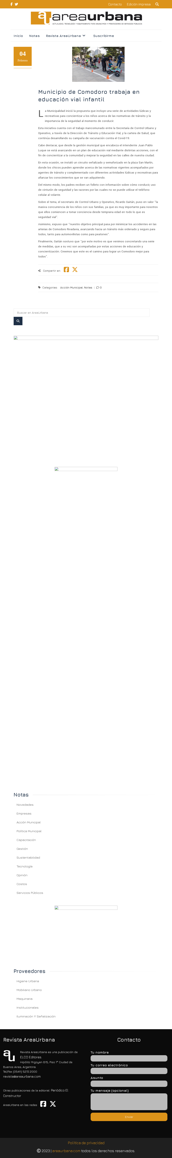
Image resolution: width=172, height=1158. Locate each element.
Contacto (115, 4)
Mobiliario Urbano (29, 990)
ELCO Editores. (31, 1057)
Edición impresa (139, 4)
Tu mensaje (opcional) (110, 1090)
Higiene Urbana (28, 981)
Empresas (24, 813)
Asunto (97, 1078)
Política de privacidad (86, 1143)
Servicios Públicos (30, 892)
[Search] (18, 321)
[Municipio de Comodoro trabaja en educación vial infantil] (86, 396)
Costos (22, 884)
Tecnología (25, 866)
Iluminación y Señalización (36, 1016)
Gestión (22, 848)
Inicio (18, 36)
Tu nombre (100, 1052)
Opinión (22, 875)
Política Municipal (29, 831)
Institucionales (28, 1007)
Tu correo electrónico (109, 1065)
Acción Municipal (71, 287)
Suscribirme (103, 36)
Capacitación (26, 840)
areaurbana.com (66, 1151)
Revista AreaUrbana (63, 36)
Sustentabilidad (28, 857)
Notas (34, 36)
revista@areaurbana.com (22, 1076)
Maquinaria (25, 998)
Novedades (25, 804)
